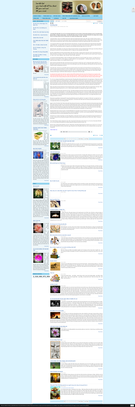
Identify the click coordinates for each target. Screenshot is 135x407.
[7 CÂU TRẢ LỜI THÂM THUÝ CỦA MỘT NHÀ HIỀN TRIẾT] (55, 146)
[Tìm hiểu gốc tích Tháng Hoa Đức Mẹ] (55, 229)
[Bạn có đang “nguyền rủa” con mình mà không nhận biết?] (55, 253)
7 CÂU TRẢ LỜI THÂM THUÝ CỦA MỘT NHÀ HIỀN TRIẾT (62, 141)
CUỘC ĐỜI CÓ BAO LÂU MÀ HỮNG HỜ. (58, 326)
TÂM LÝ (34, 183)
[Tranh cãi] (55, 278)
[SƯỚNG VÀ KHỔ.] (55, 289)
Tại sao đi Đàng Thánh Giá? (56, 339)
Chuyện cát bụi (53, 260)
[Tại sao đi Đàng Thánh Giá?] (55, 350)
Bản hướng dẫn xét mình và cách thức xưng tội (60, 235)
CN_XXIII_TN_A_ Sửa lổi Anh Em (40, 34)
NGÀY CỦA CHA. (36, 220)
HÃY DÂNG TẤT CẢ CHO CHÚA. (57, 310)
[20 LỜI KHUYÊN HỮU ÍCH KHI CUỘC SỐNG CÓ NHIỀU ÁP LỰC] (55, 303)
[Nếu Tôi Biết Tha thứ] (55, 185)
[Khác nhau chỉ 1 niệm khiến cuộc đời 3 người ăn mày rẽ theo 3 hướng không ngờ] (55, 194)
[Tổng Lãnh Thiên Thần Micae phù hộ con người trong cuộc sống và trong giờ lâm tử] (55, 392)
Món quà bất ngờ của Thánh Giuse (57, 163)
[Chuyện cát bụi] (55, 266)
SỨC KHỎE (35, 59)
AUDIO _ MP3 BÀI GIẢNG (38, 21)
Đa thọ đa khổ (36, 186)
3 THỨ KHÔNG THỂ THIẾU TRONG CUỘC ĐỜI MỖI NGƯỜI (62, 361)
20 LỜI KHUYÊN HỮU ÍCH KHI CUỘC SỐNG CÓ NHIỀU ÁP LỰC (63, 298)
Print (51, 135)
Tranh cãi (52, 272)
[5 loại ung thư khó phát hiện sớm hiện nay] (38, 84)
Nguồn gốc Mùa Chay (54, 199)
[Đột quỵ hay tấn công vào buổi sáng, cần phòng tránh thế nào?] (38, 69)
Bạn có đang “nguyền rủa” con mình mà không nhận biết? (63, 247)
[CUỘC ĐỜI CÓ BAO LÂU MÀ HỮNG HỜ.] (55, 333)
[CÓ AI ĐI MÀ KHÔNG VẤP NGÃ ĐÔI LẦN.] (38, 258)
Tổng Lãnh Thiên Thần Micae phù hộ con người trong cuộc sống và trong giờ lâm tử (68, 385)
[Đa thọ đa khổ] (38, 193)
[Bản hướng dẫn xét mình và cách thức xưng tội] (55, 240)
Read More (46, 74)
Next (100, 23)
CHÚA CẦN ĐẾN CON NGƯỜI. (56, 371)
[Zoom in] (51, 23)
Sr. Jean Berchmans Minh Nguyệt (67, 387)
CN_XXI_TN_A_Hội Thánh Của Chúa (41, 32)
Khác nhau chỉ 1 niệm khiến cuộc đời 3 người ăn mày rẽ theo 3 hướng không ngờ (68, 190)
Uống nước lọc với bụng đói (39, 99)
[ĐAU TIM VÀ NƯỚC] (38, 155)
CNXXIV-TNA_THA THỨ (38, 37)
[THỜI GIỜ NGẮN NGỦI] (55, 157)
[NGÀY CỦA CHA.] (38, 228)
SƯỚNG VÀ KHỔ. (54, 284)
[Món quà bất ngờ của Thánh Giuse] (55, 171)
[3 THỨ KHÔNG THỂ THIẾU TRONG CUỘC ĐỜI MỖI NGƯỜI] (55, 365)
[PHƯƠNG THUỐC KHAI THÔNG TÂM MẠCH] (38, 136)
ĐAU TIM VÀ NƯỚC (37, 148)
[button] (86, 16)
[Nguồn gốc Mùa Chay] (55, 204)
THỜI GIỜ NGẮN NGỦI (55, 152)
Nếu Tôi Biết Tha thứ (54, 180)
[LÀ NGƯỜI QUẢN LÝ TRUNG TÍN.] (55, 214)
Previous (96, 23)
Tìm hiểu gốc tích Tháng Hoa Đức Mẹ (58, 224)
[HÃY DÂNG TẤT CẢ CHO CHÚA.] (55, 315)
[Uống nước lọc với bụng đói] (38, 109)
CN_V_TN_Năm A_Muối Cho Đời (40, 44)
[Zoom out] (52, 23)
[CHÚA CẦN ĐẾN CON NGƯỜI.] (55, 378)
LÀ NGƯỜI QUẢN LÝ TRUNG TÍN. (57, 209)
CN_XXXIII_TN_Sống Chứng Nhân (40, 51)
